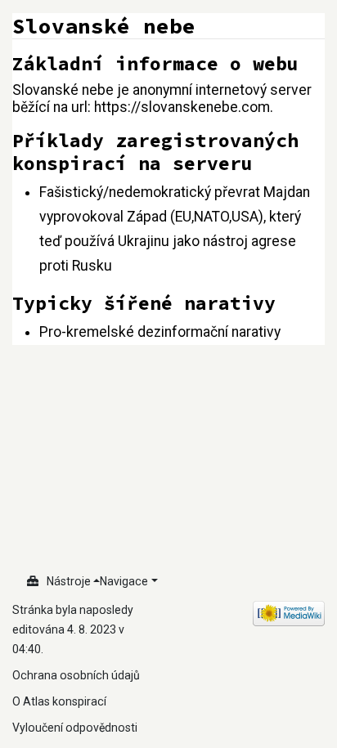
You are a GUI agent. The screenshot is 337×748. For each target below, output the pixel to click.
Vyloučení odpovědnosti (74, 727)
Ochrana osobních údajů (76, 675)
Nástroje (69, 581)
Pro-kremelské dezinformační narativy (160, 332)
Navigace (124, 581)
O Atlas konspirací (59, 701)
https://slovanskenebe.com (182, 107)
